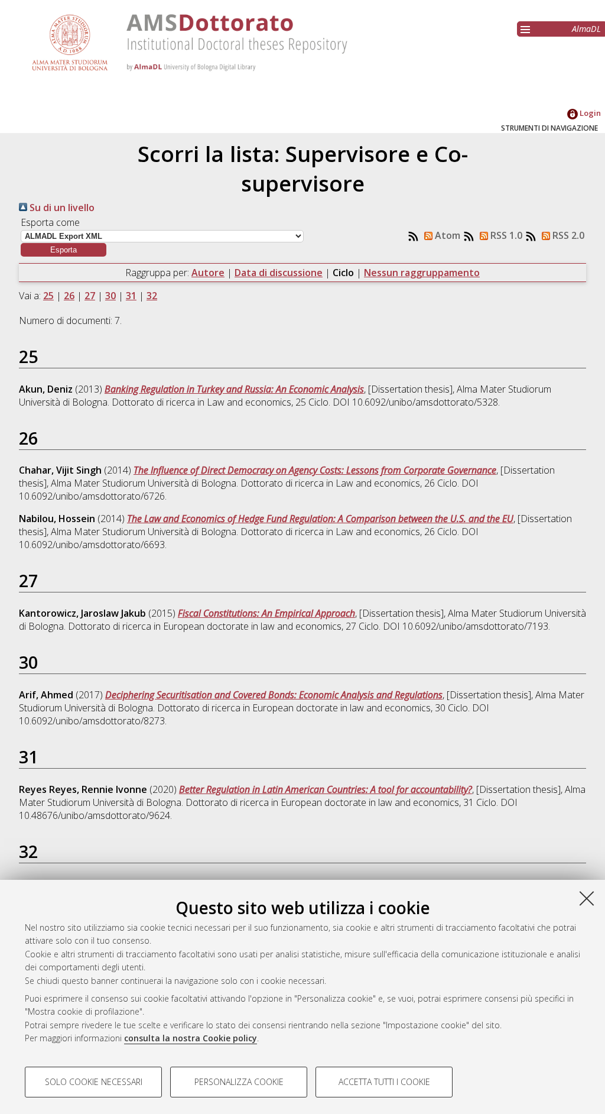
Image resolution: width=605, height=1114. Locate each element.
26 (69, 295)
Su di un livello (61, 207)
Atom (446, 235)
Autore (208, 272)
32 (152, 295)
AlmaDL (586, 28)
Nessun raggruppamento (422, 272)
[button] (63, 250)
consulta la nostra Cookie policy (190, 1038)
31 (131, 295)
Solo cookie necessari (93, 1081)
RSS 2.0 (567, 235)
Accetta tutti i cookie (384, 1081)
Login (589, 113)
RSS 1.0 (505, 235)
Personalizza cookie (239, 1081)
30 (110, 295)
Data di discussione (279, 272)
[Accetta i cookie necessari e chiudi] (586, 898)
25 (48, 295)
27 (89, 295)
